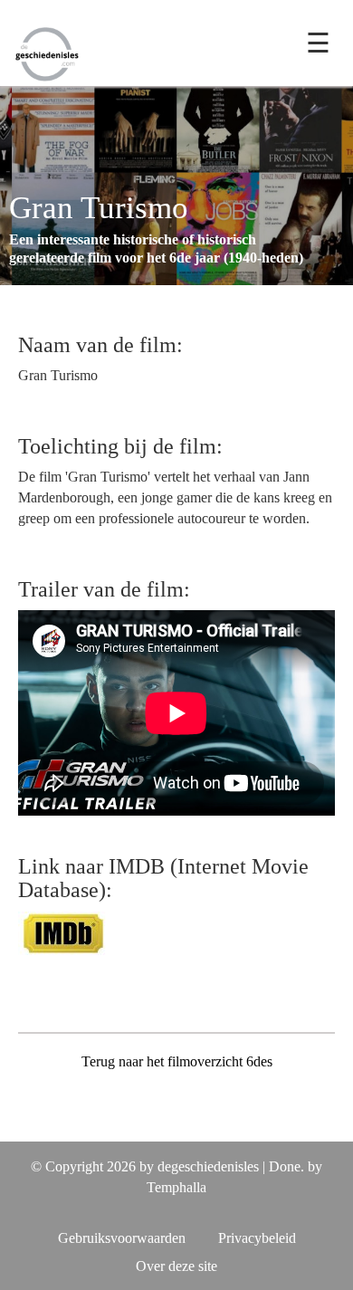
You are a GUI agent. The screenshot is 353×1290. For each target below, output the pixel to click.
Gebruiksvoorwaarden (122, 1238)
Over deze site (176, 1266)
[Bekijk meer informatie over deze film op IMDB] (63, 931)
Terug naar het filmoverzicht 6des (176, 1061)
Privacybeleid (257, 1238)
